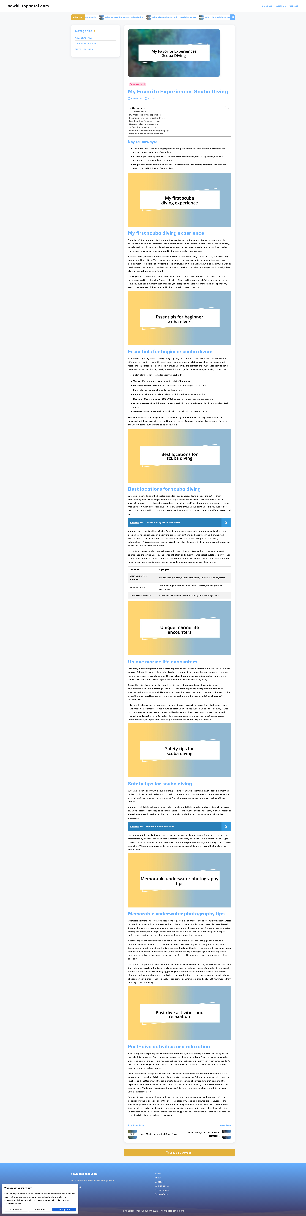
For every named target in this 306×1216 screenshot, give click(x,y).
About (158, 1177)
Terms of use (161, 1194)
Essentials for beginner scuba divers (147, 118)
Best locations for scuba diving (144, 121)
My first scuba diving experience (145, 115)
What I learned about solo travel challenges (131, 17)
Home (158, 1173)
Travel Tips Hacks (84, 49)
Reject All (40, 1209)
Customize (16, 1209)
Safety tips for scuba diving (142, 127)
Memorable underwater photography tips (149, 130)
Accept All (64, 1209)
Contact (159, 1181)
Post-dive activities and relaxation (146, 133)
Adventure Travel (137, 84)
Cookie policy (162, 1186)
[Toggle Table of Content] (226, 108)
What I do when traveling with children (229, 17)
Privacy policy (162, 1190)
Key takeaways (139, 111)
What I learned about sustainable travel (182, 17)
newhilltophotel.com (28, 5)
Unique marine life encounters (143, 124)
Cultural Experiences (85, 43)
